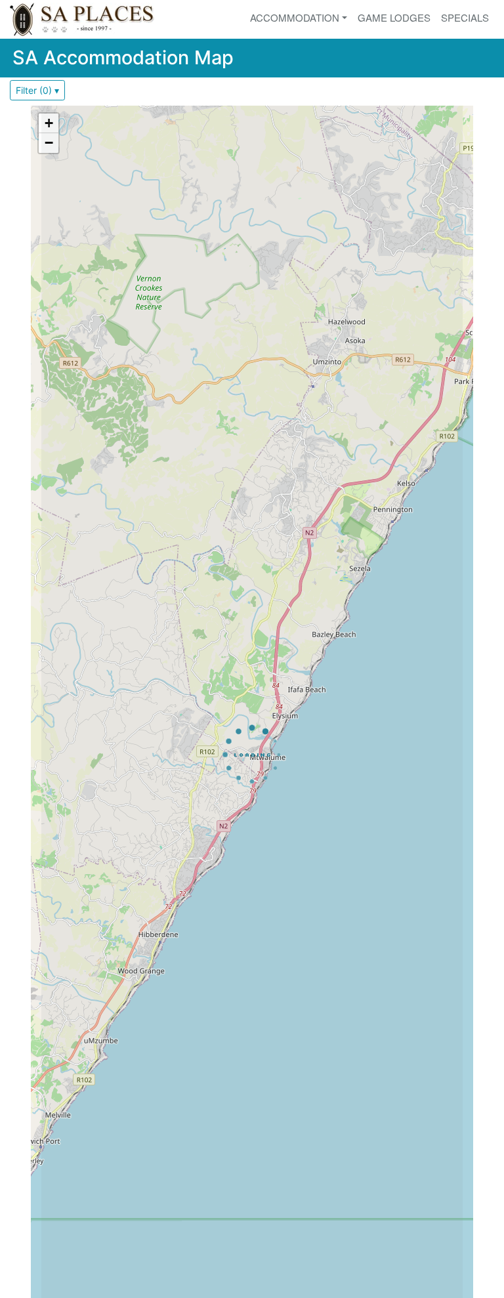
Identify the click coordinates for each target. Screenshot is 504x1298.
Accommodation (294, 17)
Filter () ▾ (37, 90)
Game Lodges (394, 17)
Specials (465, 17)
